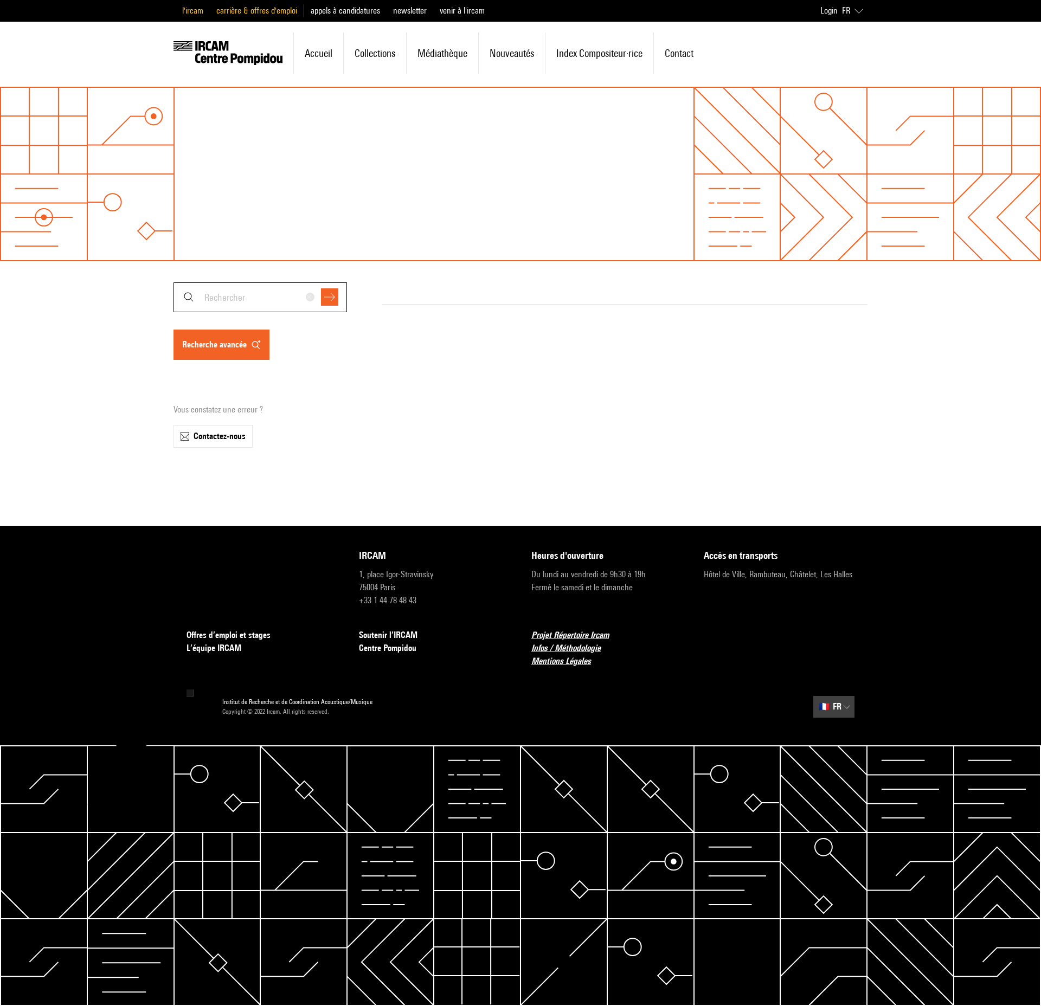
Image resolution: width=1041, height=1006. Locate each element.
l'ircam (192, 10)
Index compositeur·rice (599, 53)
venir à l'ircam (462, 10)
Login (829, 10)
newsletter (410, 10)
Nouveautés (512, 53)
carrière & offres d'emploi (256, 10)
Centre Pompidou (387, 648)
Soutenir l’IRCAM (388, 635)
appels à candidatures (345, 10)
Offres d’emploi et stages (229, 635)
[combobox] (260, 297)
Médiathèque (442, 53)
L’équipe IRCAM (214, 648)
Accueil (318, 53)
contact (679, 53)
